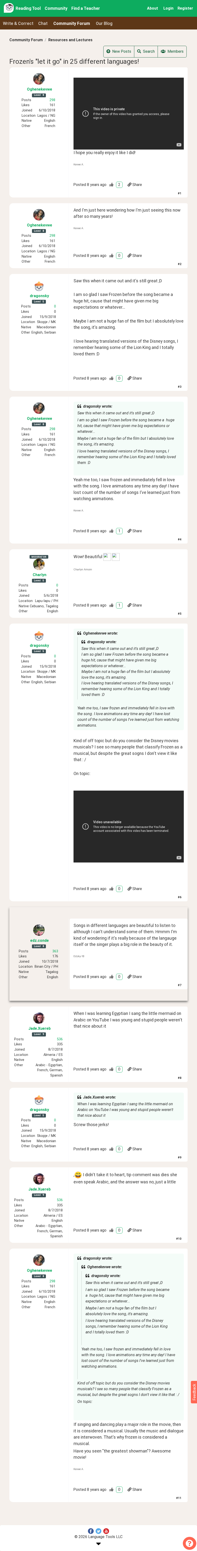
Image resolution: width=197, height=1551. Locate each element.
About (152, 8)
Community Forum (26, 40)
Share (137, 184)
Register (185, 8)
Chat (43, 23)
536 (60, 1039)
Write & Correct (18, 23)
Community (56, 8)
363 (55, 951)
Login (168, 8)
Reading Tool (28, 8)
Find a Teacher (85, 8)
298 (52, 100)
